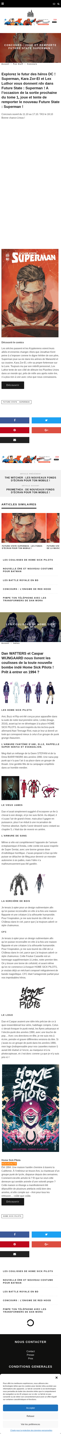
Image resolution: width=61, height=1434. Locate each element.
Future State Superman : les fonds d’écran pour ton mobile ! (22, 547)
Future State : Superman (16, 402)
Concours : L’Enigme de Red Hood (27, 589)
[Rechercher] (58, 3)
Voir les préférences (30, 1424)
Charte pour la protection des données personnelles (31, 1430)
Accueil (5, 64)
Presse (30, 1355)
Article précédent (30, 474)
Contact (31, 1351)
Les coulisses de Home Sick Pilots (28, 560)
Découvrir (12, 385)
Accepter (30, 1408)
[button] (56, 1377)
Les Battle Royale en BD (20, 580)
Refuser (30, 1416)
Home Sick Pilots (12, 1216)
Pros (30, 1358)
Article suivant (30, 486)
